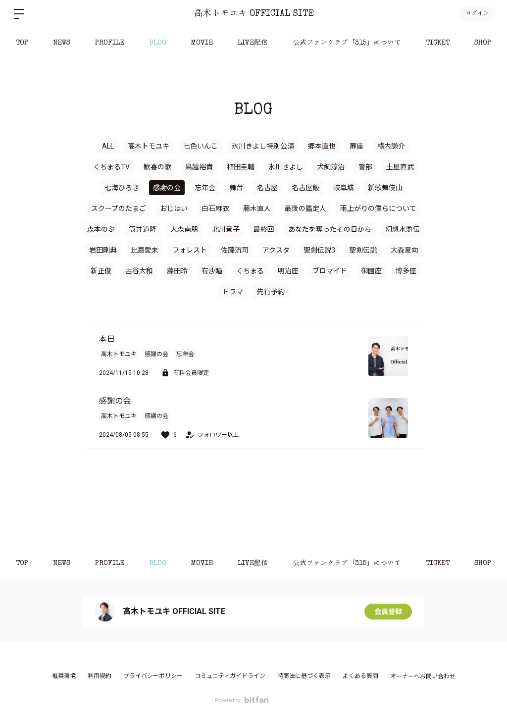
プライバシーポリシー (153, 675)
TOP (22, 43)
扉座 (356, 146)
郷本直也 (322, 146)
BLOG (157, 43)
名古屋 (267, 188)
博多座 (406, 271)
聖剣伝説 (363, 250)
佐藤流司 (235, 250)
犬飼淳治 (331, 167)
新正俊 (101, 271)
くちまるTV (111, 167)
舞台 (236, 188)
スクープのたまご (118, 208)
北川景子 (226, 229)
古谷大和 (139, 271)
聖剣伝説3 (319, 250)
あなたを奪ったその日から (329, 229)
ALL (108, 146)
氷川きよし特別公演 (263, 146)
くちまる (250, 271)
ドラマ (232, 292)
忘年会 (205, 188)
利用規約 (99, 675)
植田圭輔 (240, 167)
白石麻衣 (215, 208)
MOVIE (202, 43)
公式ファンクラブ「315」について (347, 43)
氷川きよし (285, 167)
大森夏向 (404, 250)
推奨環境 (64, 675)
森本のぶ (101, 229)
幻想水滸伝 (402, 229)
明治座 (288, 271)
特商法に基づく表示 (304, 675)
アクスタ (276, 250)
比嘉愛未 (144, 250)
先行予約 (271, 292)
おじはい (174, 208)
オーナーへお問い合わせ (423, 676)
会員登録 (388, 612)
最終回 (264, 229)
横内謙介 (391, 146)
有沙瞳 (212, 271)
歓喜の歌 (157, 167)
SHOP (482, 43)
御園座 (371, 271)
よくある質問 (360, 675)
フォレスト (189, 250)
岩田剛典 (103, 250)
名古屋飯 (305, 188)
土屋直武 (400, 167)
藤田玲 (177, 271)
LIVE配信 (253, 43)
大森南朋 (184, 229)
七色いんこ (200, 146)
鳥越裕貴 (199, 167)
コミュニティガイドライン (230, 675)
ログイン (477, 14)
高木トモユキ (148, 146)
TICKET (438, 43)
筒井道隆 (142, 229)
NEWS (61, 43)
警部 (365, 167)
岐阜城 (343, 188)
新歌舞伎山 (385, 188)
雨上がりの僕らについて (378, 208)
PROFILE (109, 43)
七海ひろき (121, 188)
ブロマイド (329, 271)
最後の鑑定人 (305, 208)
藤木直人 (257, 208)
